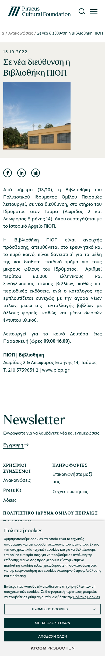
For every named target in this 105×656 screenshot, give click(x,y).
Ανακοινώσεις (20, 33)
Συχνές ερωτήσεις (70, 491)
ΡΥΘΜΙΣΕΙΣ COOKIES (50, 608)
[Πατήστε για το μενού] (94, 11)
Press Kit (12, 490)
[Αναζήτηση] (82, 11)
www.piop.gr (55, 369)
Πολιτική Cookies (86, 596)
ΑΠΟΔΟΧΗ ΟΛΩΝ (52, 636)
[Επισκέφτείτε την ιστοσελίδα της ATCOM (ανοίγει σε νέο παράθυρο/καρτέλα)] (52, 648)
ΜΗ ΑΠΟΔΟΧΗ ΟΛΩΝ (52, 622)
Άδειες (9, 500)
